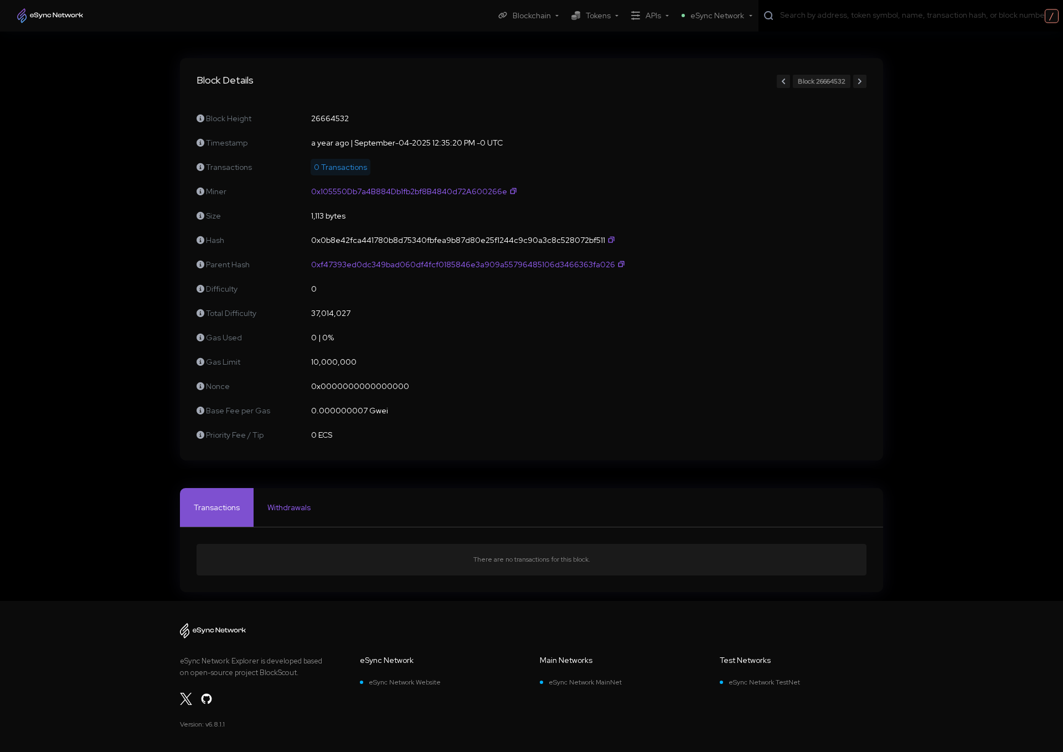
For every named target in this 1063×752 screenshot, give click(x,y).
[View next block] (859, 81)
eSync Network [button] (717, 15)
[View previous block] (783, 81)
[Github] (206, 699)
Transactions (217, 507)
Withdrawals (289, 507)
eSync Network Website (405, 682)
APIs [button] (653, 15)
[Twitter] (186, 699)
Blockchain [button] (532, 15)
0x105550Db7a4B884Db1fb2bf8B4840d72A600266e (409, 191)
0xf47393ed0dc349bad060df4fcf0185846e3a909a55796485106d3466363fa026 (463, 264)
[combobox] (919, 15)
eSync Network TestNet (764, 682)
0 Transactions (340, 167)
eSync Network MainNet (585, 682)
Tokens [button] (598, 15)
